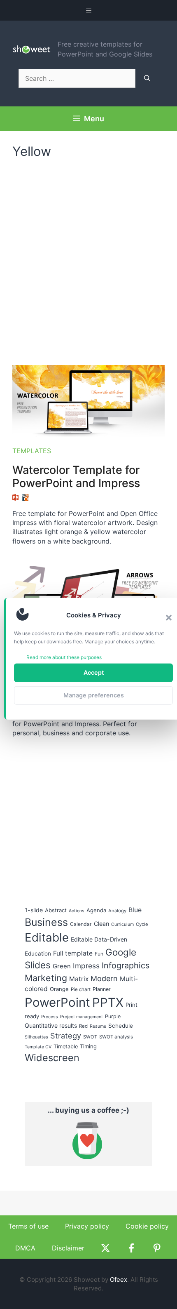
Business (46, 922)
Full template (73, 953)
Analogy (117, 910)
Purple (113, 1016)
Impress (86, 965)
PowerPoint (57, 1002)
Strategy (65, 1035)
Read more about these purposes (64, 657)
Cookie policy (147, 1226)
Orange (59, 989)
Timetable (66, 1046)
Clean (101, 923)
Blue (135, 910)
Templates (31, 451)
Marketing (46, 977)
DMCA (25, 1248)
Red (83, 1026)
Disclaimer (68, 1248)
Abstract (56, 910)
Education (38, 953)
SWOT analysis (116, 1037)
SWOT (90, 1037)
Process (49, 1016)
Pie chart (81, 989)
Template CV (38, 1047)
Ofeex (118, 1279)
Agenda (96, 910)
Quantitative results (51, 1025)
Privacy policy (87, 1226)
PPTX (107, 1002)
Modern (104, 978)
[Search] (147, 78)
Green (62, 966)
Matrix (78, 979)
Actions (76, 910)
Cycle (142, 924)
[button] (169, 617)
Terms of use (28, 1226)
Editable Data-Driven (99, 939)
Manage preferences (93, 695)
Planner (102, 989)
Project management (81, 1016)
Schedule (120, 1025)
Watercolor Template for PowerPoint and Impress (76, 476)
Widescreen (52, 1058)
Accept (94, 672)
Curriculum (122, 924)
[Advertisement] (88, 257)
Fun (99, 954)
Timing (88, 1046)
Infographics (125, 965)
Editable (47, 937)
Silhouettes (36, 1037)
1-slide (34, 909)
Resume (98, 1026)
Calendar (81, 924)
